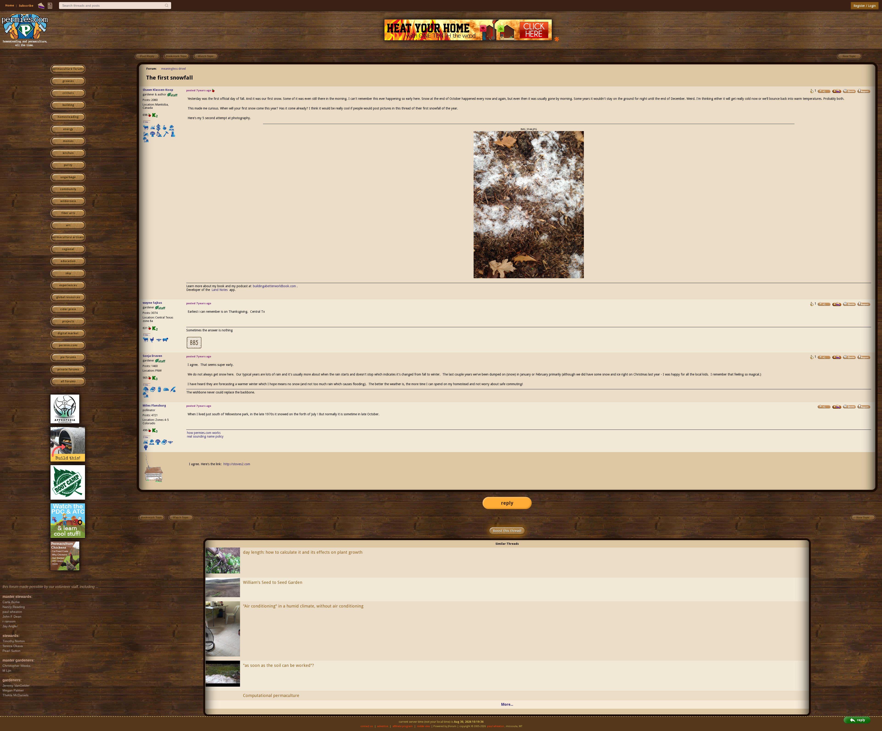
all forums (68, 381)
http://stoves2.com (236, 464)
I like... (146, 122)
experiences (68, 285)
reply (507, 503)
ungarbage (68, 177)
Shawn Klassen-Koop (158, 90)
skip (68, 273)
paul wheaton (495, 726)
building (68, 105)
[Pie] (41, 6)
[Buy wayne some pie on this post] (837, 304)
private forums (68, 369)
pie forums (68, 357)
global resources (68, 297)
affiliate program (403, 726)
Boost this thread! (507, 531)
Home (9, 5)
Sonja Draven (152, 356)
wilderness (68, 201)
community (68, 189)
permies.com (68, 345)
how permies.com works (203, 433)
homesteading (68, 117)
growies (68, 81)
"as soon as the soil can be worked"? (278, 665)
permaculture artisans (68, 237)
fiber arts (68, 213)
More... (507, 704)
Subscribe (26, 5)
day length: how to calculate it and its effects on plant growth (302, 552)
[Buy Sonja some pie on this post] (837, 357)
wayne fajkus (152, 302)
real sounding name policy (205, 436)
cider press (68, 309)
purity (68, 165)
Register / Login (865, 6)
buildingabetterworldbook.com (274, 286)
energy (68, 129)
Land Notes (220, 290)
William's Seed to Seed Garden (272, 582)
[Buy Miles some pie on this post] (837, 407)
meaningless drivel (173, 68)
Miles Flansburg (154, 405)
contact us (366, 726)
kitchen (68, 153)
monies (68, 141)
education (68, 261)
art (68, 225)
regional (68, 249)
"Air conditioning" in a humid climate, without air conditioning (303, 606)
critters (68, 93)
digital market (68, 333)
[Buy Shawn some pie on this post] (837, 91)
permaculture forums (68, 69)
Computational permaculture (271, 695)
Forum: (151, 68)
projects (68, 321)
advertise (382, 726)
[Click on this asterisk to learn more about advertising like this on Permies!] (556, 39)
